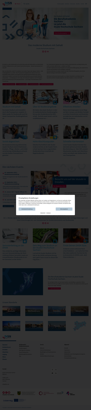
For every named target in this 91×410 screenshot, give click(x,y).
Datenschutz (42, 213)
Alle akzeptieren (64, 209)
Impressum (48, 213)
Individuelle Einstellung (26, 209)
